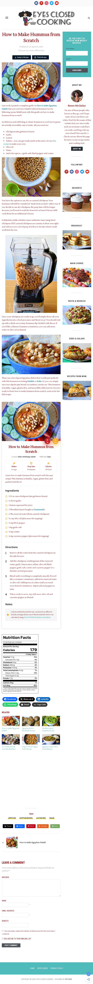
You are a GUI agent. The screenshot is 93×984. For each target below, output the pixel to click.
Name (4, 901)
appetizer (12, 818)
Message (5, 877)
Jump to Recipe (23, 57)
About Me (77, 149)
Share (21, 826)
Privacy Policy (56, 968)
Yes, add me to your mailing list (17, 939)
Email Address (8, 911)
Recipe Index (42, 968)
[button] (6, 17)
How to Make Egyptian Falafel (33, 842)
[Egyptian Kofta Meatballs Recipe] (31, 721)
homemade (39, 509)
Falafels (30, 381)
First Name (70, 49)
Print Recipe (42, 57)
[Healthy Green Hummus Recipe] (51, 721)
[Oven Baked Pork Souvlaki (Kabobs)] (11, 739)
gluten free (41, 818)
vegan (51, 818)
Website (5, 921)
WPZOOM (68, 979)
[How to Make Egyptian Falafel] (11, 721)
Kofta (39, 381)
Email (68, 59)
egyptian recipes (26, 818)
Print (56, 826)
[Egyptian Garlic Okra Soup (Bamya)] (51, 739)
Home (32, 968)
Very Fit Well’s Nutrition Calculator (37, 617)
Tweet (9, 826)
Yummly (44, 826)
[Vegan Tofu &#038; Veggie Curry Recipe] (31, 739)
